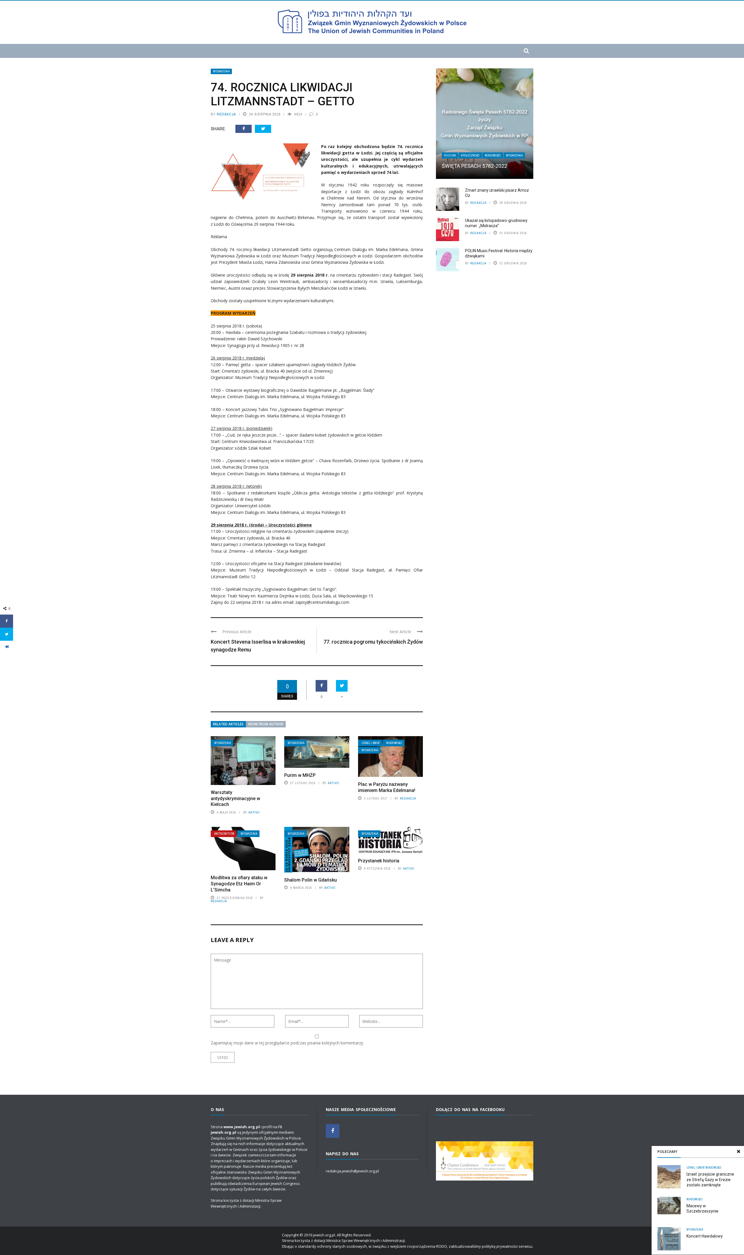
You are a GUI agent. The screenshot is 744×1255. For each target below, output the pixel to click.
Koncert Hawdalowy (704, 1236)
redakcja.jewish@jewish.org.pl (352, 1171)
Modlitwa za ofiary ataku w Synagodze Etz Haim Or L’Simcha (239, 884)
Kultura (450, 155)
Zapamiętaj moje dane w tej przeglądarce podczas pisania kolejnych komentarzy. (287, 1043)
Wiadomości (394, 743)
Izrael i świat (371, 743)
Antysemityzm (224, 834)
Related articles (228, 724)
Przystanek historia (378, 861)
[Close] (738, 1151)
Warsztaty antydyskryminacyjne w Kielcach (235, 798)
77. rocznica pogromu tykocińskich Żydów (373, 642)
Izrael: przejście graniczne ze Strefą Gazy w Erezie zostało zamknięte (710, 1179)
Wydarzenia (221, 71)
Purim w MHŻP (300, 775)
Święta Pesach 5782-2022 (474, 166)
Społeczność (470, 155)
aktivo (254, 812)
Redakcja (226, 114)
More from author (265, 724)
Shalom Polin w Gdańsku (310, 880)
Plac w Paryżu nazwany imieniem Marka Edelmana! (386, 787)
